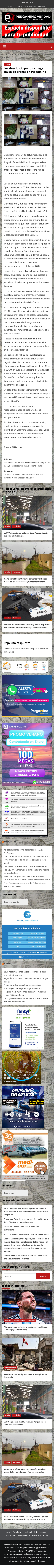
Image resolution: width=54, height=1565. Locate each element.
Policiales (16, 618)
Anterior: (27, 462)
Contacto (18, 6)
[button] (4, 46)
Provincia (16, 526)
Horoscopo (43, 836)
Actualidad (10, 1535)
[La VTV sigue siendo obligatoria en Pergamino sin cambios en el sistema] (27, 513)
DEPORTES (10, 841)
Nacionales (16, 572)
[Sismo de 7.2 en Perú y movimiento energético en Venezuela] (27, 1354)
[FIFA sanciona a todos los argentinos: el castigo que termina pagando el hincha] (27, 1307)
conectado (28, 648)
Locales (7, 65)
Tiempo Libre (24, 1535)
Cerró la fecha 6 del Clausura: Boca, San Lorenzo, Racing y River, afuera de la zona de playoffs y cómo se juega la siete (26, 869)
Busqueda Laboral (40, 1535)
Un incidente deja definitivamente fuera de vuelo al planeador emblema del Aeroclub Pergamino (26, 1211)
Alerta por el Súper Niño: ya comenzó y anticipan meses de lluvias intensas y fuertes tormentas (25, 580)
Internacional (40, 1532)
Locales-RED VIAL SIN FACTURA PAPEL (32, 1234)
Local (8, 1532)
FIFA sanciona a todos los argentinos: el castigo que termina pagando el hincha (26, 1328)
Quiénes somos (30, 6)
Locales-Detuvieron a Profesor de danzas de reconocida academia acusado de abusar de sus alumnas (25, 1248)
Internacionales (19, 1320)
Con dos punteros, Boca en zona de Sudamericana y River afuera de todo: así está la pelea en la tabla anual (27, 859)
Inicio (10, 6)
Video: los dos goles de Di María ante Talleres (24, 876)
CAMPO (8, 963)
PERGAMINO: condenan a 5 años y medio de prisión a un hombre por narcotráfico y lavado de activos (27, 626)
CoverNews (25, 1561)
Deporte (8, 1320)
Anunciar (42, 6)
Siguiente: (24, 474)
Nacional (28, 1532)
